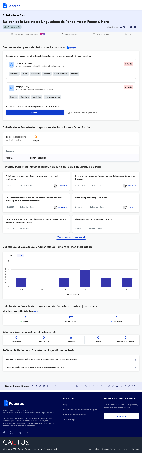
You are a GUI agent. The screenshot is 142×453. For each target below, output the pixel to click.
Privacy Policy (93, 449)
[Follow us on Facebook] (4, 432)
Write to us (121, 416)
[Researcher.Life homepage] (30, 403)
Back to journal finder (15, 15)
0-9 (133, 386)
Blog (65, 405)
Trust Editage (69, 420)
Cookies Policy (108, 449)
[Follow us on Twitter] (11, 432)
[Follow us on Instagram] (27, 432)
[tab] (71, 359)
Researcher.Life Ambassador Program (80, 410)
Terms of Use (123, 449)
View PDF (61, 186)
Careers (135, 449)
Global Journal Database (74, 415)
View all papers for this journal (71, 237)
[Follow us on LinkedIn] (19, 432)
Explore (34, 112)
